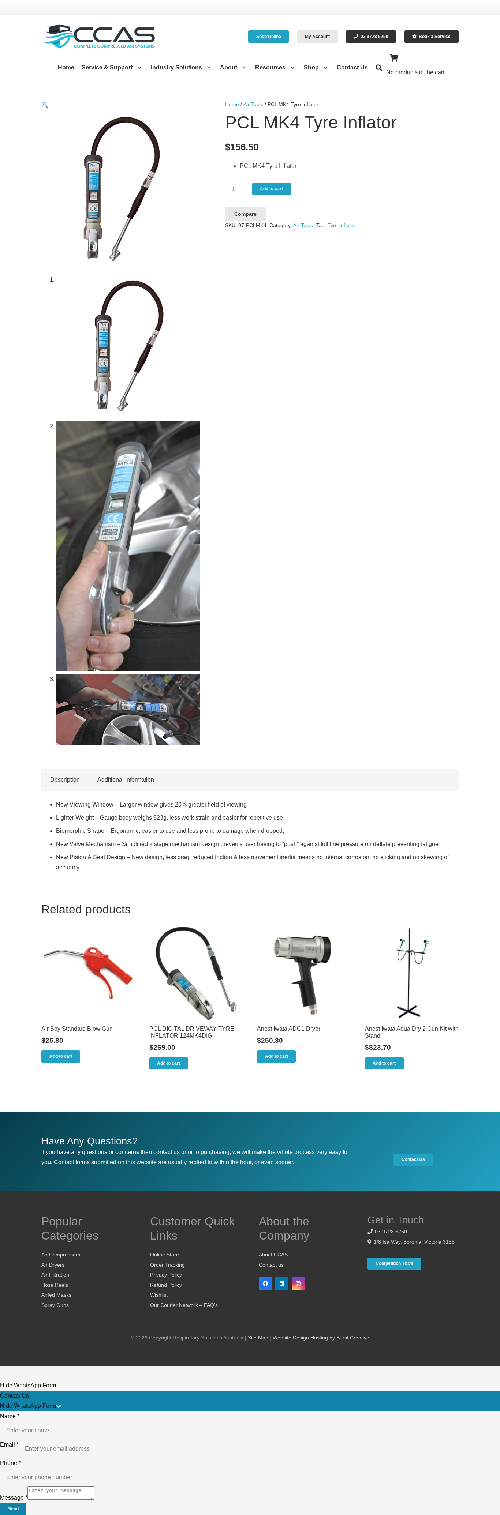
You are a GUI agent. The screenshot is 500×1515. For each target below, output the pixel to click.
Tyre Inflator (341, 225)
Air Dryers (52, 1265)
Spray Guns (55, 1305)
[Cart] (394, 58)
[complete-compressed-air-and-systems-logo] (99, 36)
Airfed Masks (56, 1295)
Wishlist (159, 1295)
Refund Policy (166, 1285)
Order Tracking (167, 1265)
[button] (138, 68)
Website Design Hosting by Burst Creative (321, 1338)
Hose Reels (54, 1285)
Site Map (258, 1338)
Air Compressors (60, 1255)
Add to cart (271, 188)
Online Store (164, 1255)
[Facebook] (265, 1283)
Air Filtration (55, 1275)
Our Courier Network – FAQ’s (184, 1305)
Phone (10, 1463)
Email (9, 1444)
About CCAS (273, 1255)
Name (9, 1416)
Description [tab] (65, 780)
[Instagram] (298, 1283)
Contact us (271, 1265)
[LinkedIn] (281, 1283)
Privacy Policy (166, 1275)
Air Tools (253, 104)
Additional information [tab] (125, 780)
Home (232, 104)
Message (13, 1498)
